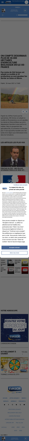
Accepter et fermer (14, 247)
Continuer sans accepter (21, 185)
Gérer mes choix (14, 253)
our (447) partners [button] (9, 192)
